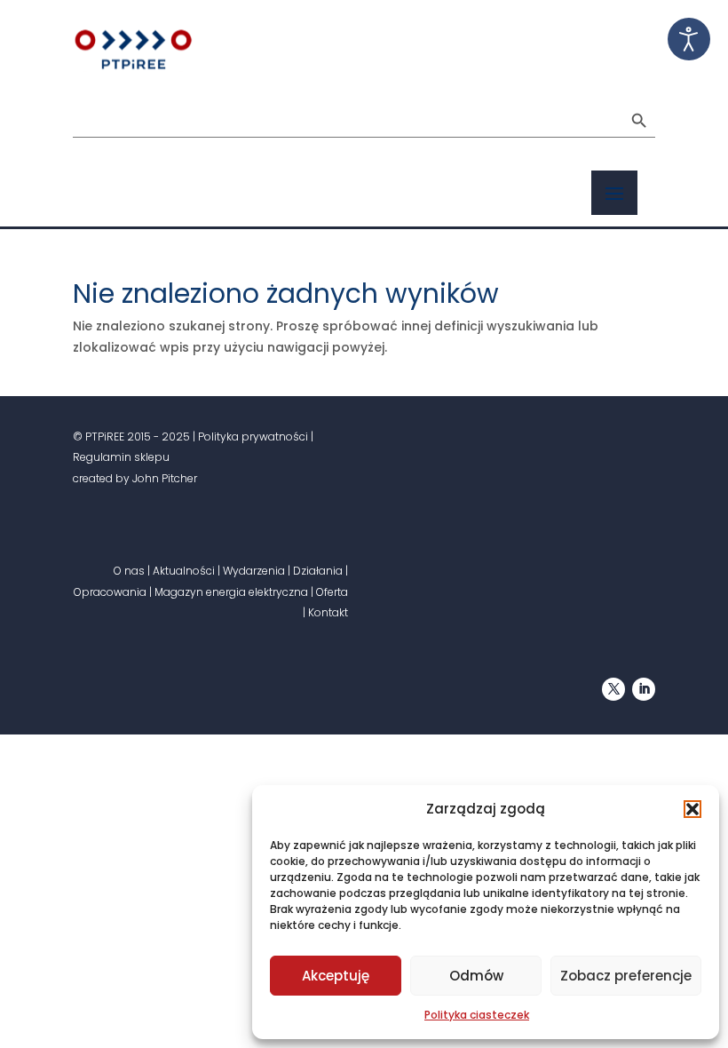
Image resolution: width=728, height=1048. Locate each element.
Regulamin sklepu (121, 456)
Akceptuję (335, 975)
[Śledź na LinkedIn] (643, 689)
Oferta (332, 591)
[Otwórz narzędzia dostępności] (689, 39)
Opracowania (110, 591)
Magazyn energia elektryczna (231, 591)
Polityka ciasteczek (476, 1014)
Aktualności (184, 570)
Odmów (476, 975)
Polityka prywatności (253, 436)
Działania (318, 570)
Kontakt (328, 612)
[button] (692, 809)
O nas (129, 570)
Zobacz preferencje (626, 975)
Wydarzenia (254, 570)
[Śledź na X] (613, 689)
